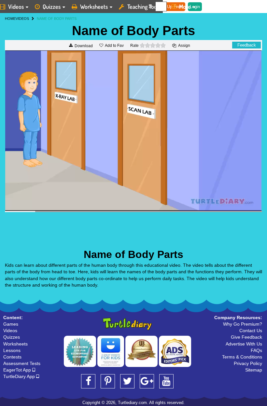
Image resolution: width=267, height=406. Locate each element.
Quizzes (51, 6)
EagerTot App (17, 369)
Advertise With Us (244, 343)
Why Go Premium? (242, 324)
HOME (10, 18)
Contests (12, 356)
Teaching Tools (144, 6)
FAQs (256, 350)
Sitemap (253, 369)
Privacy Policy (248, 363)
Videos (10, 330)
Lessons (12, 350)
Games (10, 324)
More (185, 6)
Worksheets (94, 6)
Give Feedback (246, 337)
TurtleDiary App (19, 376)
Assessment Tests (21, 363)
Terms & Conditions (242, 356)
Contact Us (250, 330)
